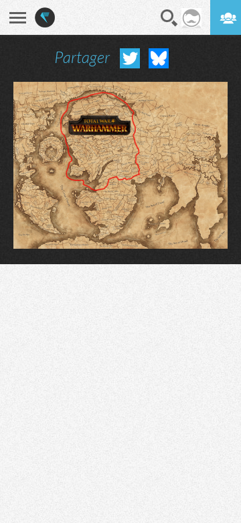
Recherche (169, 18)
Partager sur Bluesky (159, 58)
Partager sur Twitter (130, 58)
